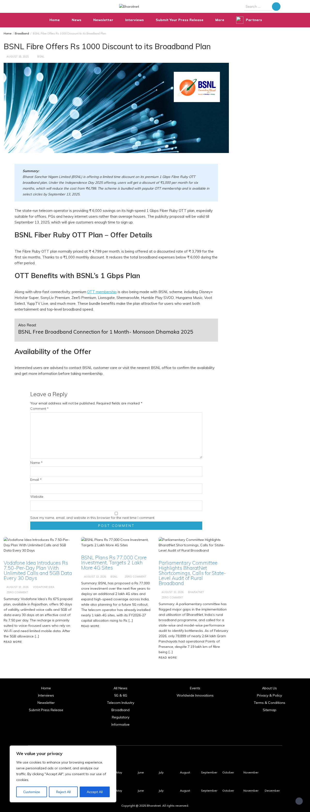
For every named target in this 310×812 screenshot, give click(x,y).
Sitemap (269, 710)
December (272, 790)
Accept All (95, 792)
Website (36, 496)
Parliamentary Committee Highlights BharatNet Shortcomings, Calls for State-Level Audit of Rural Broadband (192, 573)
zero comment (17, 592)
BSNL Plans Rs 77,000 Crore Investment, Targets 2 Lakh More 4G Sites (114, 562)
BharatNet (196, 592)
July (161, 772)
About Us (269, 688)
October (228, 772)
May (119, 772)
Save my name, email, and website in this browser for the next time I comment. (92, 517)
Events (195, 688)
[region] (63, 774)
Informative (120, 724)
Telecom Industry (120, 702)
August (185, 772)
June (141, 772)
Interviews (134, 20)
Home (54, 20)
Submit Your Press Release (179, 20)
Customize (31, 792)
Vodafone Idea (43, 587)
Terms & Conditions (269, 702)
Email (36, 479)
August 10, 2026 (173, 592)
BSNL (40, 56)
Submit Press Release (46, 710)
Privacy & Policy (269, 695)
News (76, 20)
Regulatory (120, 717)
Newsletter (103, 20)
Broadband (120, 710)
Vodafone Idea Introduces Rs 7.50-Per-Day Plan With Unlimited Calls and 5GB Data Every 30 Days (38, 570)
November (250, 772)
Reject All (63, 792)
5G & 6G (120, 695)
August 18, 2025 (18, 56)
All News (120, 688)
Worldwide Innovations (195, 695)
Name (36, 462)
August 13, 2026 (95, 576)
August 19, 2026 (18, 587)
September (209, 772)
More (219, 20)
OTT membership (102, 291)
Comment (39, 408)
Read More (13, 641)
